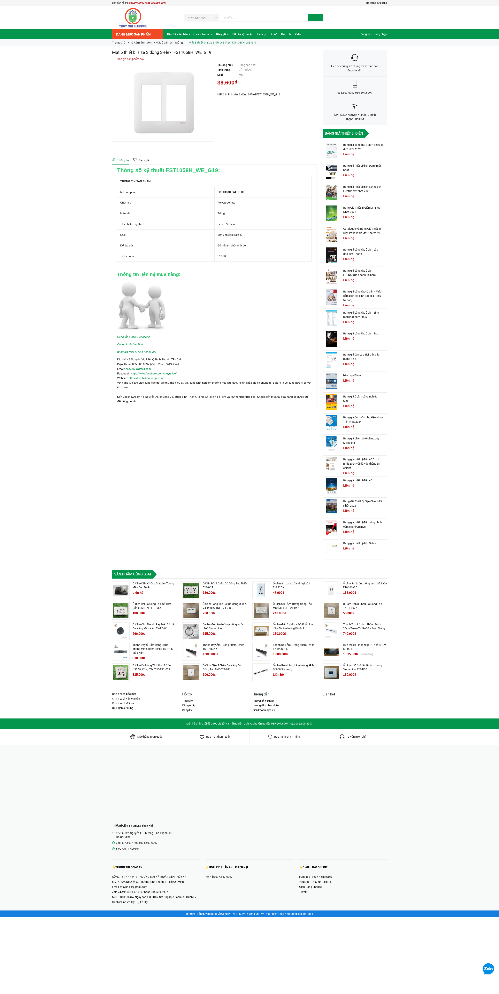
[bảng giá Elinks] (331, 381)
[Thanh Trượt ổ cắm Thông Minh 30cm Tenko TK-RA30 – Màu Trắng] (331, 631)
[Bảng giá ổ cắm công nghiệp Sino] (331, 402)
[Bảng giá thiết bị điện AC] (331, 486)
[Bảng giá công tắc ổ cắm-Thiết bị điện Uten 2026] (331, 150)
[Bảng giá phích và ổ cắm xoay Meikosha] (331, 444)
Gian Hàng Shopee (310, 886)
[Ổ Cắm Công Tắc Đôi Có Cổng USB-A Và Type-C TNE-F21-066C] (191, 611)
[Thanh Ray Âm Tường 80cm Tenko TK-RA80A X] (191, 652)
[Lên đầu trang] (492, 982)
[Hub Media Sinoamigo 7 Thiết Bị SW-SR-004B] (331, 652)
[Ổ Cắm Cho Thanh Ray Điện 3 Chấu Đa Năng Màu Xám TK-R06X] (121, 631)
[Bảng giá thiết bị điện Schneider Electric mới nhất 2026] (331, 192)
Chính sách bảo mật (124, 693)
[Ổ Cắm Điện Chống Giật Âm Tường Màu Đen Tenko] (121, 590)
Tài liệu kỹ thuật (242, 34)
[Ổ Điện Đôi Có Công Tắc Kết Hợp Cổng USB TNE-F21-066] (121, 611)
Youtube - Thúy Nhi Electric (315, 881)
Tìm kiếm (187, 700)
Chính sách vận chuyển (126, 698)
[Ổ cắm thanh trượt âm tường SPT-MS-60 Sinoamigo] (261, 672)
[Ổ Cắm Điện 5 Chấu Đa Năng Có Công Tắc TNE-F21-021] (191, 672)
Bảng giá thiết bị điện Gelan (359, 543)
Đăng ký (365, 34)
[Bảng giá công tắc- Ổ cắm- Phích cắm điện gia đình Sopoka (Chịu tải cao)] (331, 297)
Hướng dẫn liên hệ (263, 700)
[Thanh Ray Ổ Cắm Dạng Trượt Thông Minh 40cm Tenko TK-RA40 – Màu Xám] (121, 652)
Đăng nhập (380, 34)
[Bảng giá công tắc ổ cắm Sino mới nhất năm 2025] (331, 318)
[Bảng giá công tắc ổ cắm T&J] (331, 339)
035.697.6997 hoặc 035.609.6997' (147, 892)
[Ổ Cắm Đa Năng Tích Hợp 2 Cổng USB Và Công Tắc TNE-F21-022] (121, 672)
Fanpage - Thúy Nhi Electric (315, 876)
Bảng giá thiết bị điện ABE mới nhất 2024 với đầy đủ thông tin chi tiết (361, 463)
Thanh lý (260, 34)
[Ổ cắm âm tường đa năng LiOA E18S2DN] (261, 590)
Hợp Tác (286, 34)
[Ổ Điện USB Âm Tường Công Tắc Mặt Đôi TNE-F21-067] (261, 611)
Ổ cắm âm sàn (202, 34)
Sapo (310, 913)
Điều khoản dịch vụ (263, 710)
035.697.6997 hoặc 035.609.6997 (147, 2)
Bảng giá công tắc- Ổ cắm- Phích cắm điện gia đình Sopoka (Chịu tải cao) (362, 296)
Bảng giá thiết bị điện (344, 133)
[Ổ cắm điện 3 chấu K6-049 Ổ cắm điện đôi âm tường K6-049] (261, 631)
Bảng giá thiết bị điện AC (357, 480)
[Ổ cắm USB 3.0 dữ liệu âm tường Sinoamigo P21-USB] (331, 672)
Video (298, 34)
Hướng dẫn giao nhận (265, 705)
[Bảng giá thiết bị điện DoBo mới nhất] (331, 171)
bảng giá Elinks (352, 375)
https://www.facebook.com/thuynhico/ (154, 373)
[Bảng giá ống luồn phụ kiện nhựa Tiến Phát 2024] (331, 423)
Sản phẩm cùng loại (132, 574)
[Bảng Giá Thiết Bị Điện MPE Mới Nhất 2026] (331, 213)
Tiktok (303, 892)
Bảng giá (221, 34)
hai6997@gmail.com (138, 368)
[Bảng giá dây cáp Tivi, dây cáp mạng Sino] (331, 360)
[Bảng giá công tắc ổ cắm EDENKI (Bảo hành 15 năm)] (331, 276)
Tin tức (273, 34)
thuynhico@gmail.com (133, 886)
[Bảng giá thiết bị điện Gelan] (331, 549)
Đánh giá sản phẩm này (129, 58)
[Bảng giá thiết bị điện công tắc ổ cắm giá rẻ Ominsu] (331, 528)
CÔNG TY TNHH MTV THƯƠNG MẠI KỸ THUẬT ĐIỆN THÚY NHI (149, 876)
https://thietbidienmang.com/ (146, 378)
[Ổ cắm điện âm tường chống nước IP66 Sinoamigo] (191, 631)
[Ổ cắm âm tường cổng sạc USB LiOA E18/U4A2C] (331, 590)
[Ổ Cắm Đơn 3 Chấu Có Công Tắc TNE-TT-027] (331, 611)
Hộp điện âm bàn (177, 34)
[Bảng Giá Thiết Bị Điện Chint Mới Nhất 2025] (331, 507)
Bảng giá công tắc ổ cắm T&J (361, 333)
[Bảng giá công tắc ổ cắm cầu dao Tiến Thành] (331, 255)
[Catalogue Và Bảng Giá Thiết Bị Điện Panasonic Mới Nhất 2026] (331, 234)
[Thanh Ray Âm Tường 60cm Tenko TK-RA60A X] (261, 652)
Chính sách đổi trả (123, 703)
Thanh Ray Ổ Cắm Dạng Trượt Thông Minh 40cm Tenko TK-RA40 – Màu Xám (154, 648)
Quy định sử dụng (122, 707)
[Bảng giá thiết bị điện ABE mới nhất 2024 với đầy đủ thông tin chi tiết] (331, 465)
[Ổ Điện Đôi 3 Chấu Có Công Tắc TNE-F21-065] (191, 590)
